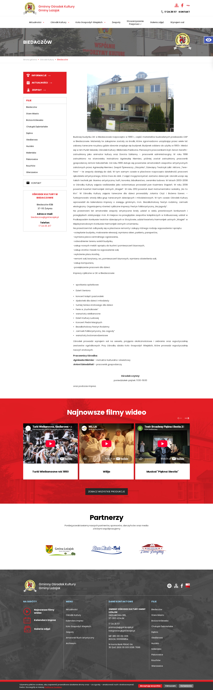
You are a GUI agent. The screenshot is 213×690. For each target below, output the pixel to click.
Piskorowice (32, 159)
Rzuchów (30, 165)
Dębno (29, 133)
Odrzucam (170, 686)
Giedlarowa (32, 139)
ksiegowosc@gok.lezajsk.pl (122, 630)
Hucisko (30, 146)
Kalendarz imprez (74, 620)
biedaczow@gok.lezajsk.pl (45, 217)
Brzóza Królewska (34, 120)
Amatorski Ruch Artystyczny (80, 637)
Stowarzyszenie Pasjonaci (135, 23)
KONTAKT (36, 182)
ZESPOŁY (37, 89)
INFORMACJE (39, 75)
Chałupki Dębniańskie (37, 126)
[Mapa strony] (176, 585)
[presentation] (180, 418)
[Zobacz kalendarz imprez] (27, 620)
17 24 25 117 (170, 11)
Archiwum (71, 643)
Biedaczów (31, 107)
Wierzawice (32, 172)
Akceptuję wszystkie (150, 686)
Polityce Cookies (53, 687)
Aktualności (72, 609)
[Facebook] (182, 585)
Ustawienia (186, 686)
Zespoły (116, 22)
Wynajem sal (177, 22)
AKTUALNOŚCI (39, 82)
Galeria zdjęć (157, 22)
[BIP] (188, 585)
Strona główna (30, 59)
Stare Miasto (32, 113)
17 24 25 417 (45, 225)
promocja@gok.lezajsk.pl (121, 627)
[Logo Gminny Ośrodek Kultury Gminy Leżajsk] (49, 8)
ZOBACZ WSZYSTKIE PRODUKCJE (106, 491)
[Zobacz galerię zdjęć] (27, 628)
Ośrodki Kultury (47, 59)
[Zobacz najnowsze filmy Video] (27, 611)
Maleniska (31, 152)
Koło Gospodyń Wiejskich (78, 626)
